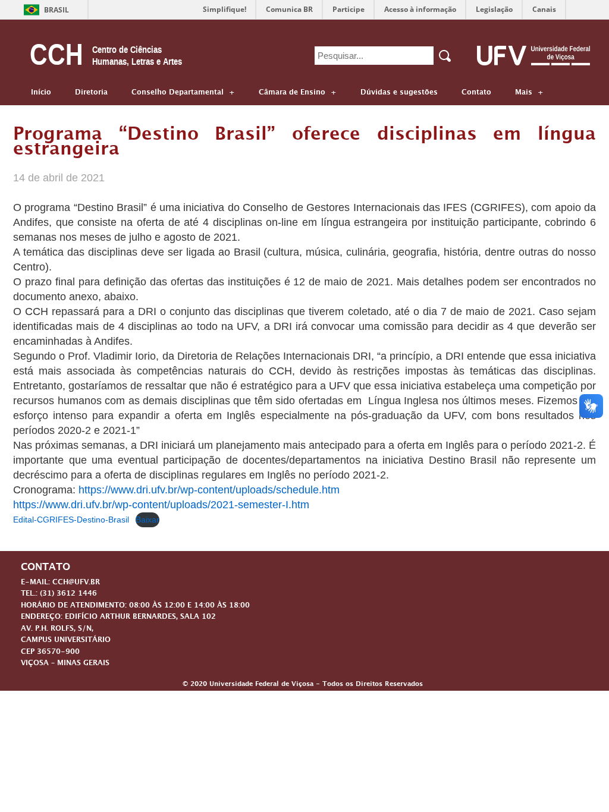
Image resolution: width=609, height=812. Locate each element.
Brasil (56, 10)
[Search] (445, 55)
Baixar (147, 519)
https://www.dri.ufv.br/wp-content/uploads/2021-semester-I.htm (161, 505)
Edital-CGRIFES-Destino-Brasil (71, 519)
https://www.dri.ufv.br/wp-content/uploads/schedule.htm (209, 490)
